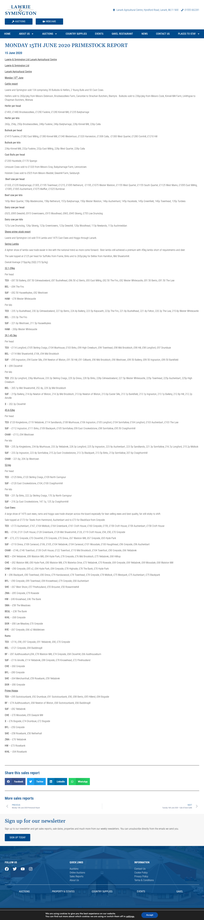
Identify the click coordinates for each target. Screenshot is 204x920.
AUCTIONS (24, 891)
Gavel (179, 891)
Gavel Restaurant (122, 33)
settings (130, 916)
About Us (24, 33)
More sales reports (19, 798)
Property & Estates (63, 891)
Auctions (47, 33)
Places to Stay (187, 33)
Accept (149, 915)
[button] (15, 781)
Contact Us (163, 33)
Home (7, 33)
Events (99, 33)
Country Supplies (76, 33)
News (145, 33)
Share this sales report (22, 773)
